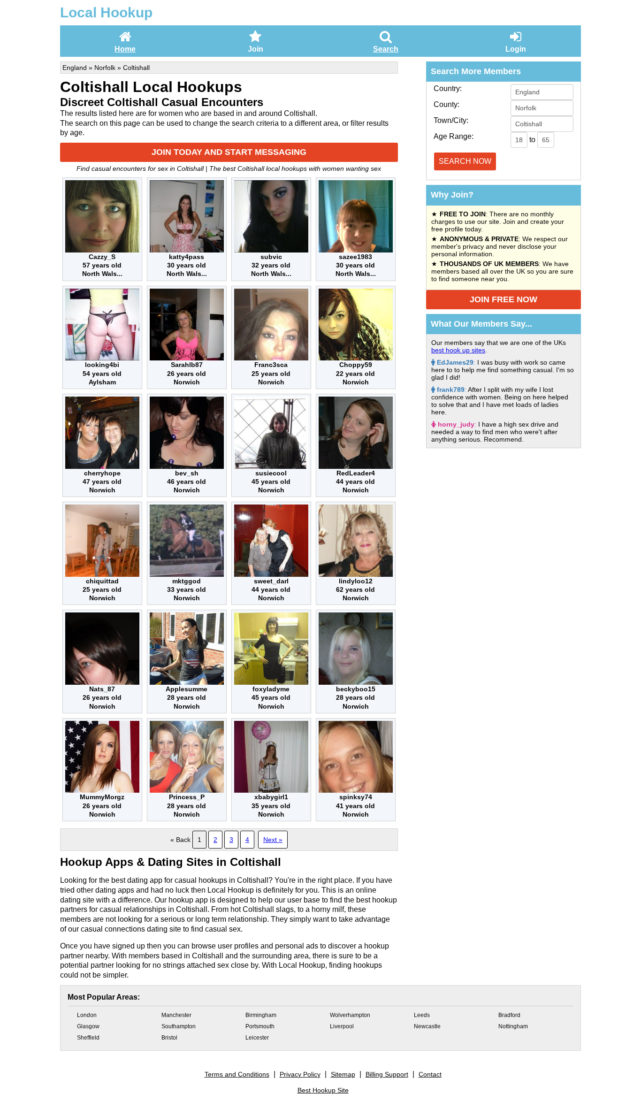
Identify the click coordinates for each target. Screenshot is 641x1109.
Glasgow (88, 1026)
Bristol (169, 1037)
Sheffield (88, 1037)
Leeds (422, 1015)
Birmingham (260, 1015)
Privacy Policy (300, 1074)
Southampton (178, 1026)
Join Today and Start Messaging (229, 152)
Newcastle (427, 1026)
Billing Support (387, 1074)
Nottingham (513, 1026)
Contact (430, 1074)
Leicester (257, 1037)
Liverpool (342, 1026)
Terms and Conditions (237, 1074)
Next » (272, 839)
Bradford (509, 1015)
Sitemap (343, 1074)
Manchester (176, 1015)
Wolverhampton (350, 1015)
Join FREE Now (503, 299)
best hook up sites (458, 350)
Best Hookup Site (323, 1090)
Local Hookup (106, 12)
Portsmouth (260, 1026)
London (87, 1015)
